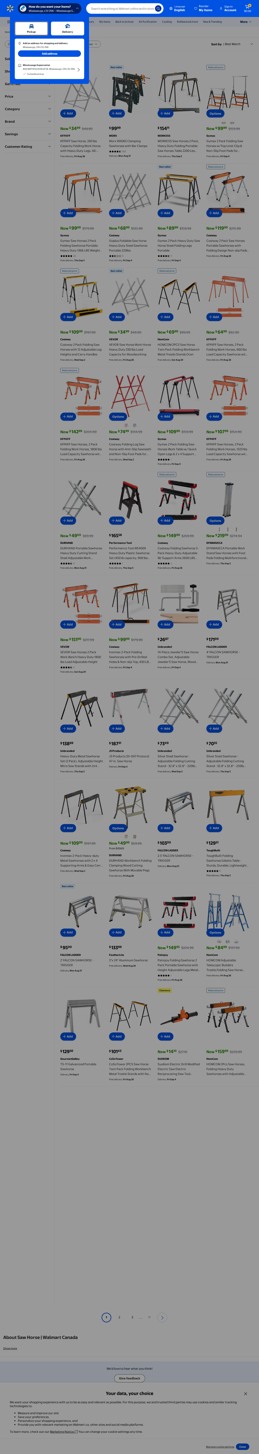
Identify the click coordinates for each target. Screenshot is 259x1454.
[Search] (158, 8)
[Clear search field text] (149, 8)
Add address (49, 53)
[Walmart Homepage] (10, 8)
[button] (203, 8)
